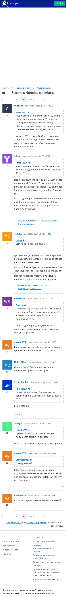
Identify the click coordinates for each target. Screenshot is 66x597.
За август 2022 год (40, 285)
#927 (56, 382)
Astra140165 (22, 162)
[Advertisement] (33, 15)
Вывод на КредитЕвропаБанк (29, 288)
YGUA (17, 155)
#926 (54, 362)
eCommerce (8, 553)
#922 (48, 156)
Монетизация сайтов (23, 87)
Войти (60, 3)
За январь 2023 (24, 285)
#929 (54, 453)
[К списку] (9, 93)
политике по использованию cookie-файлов (32, 593)
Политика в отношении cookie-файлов (44, 556)
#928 (50, 423)
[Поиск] (51, 4)
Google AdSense (44, 87)
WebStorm (19, 298)
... (11, 99)
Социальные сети (10, 541)
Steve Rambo (21, 382)
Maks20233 (21, 112)
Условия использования (44, 541)
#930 (54, 495)
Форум (5, 87)
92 (17, 99)
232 (44, 99)
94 (31, 99)
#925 (54, 342)
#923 (50, 233)
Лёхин (19, 240)
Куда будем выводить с (27, 224)
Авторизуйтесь (14, 522)
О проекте (38, 537)
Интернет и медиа (10, 549)
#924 (53, 298)
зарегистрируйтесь (36, 522)
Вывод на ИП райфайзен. (28, 220)
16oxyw (18, 423)
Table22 (18, 233)
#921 (51, 105)
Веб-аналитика (9, 545)
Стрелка (18, 105)
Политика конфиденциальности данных (43, 548)
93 (24, 99)
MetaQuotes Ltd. (51, 579)
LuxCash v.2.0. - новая (49, 220)
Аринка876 (20, 341)
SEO (4, 537)
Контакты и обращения (44, 569)
